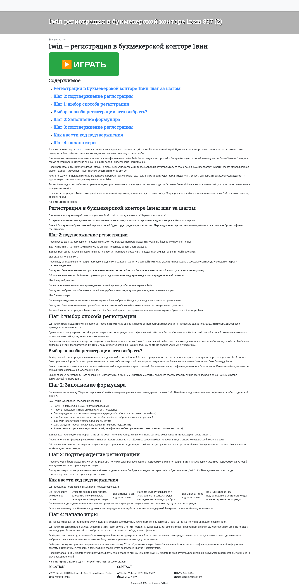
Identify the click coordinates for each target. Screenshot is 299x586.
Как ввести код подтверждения (88, 135)
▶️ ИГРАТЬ (84, 64)
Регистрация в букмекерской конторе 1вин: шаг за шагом (117, 88)
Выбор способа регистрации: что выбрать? (100, 111)
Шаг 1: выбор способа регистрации (91, 104)
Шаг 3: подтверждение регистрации (93, 127)
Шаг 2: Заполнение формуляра (87, 119)
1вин (78, 149)
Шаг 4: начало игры (75, 142)
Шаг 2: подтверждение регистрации (93, 96)
